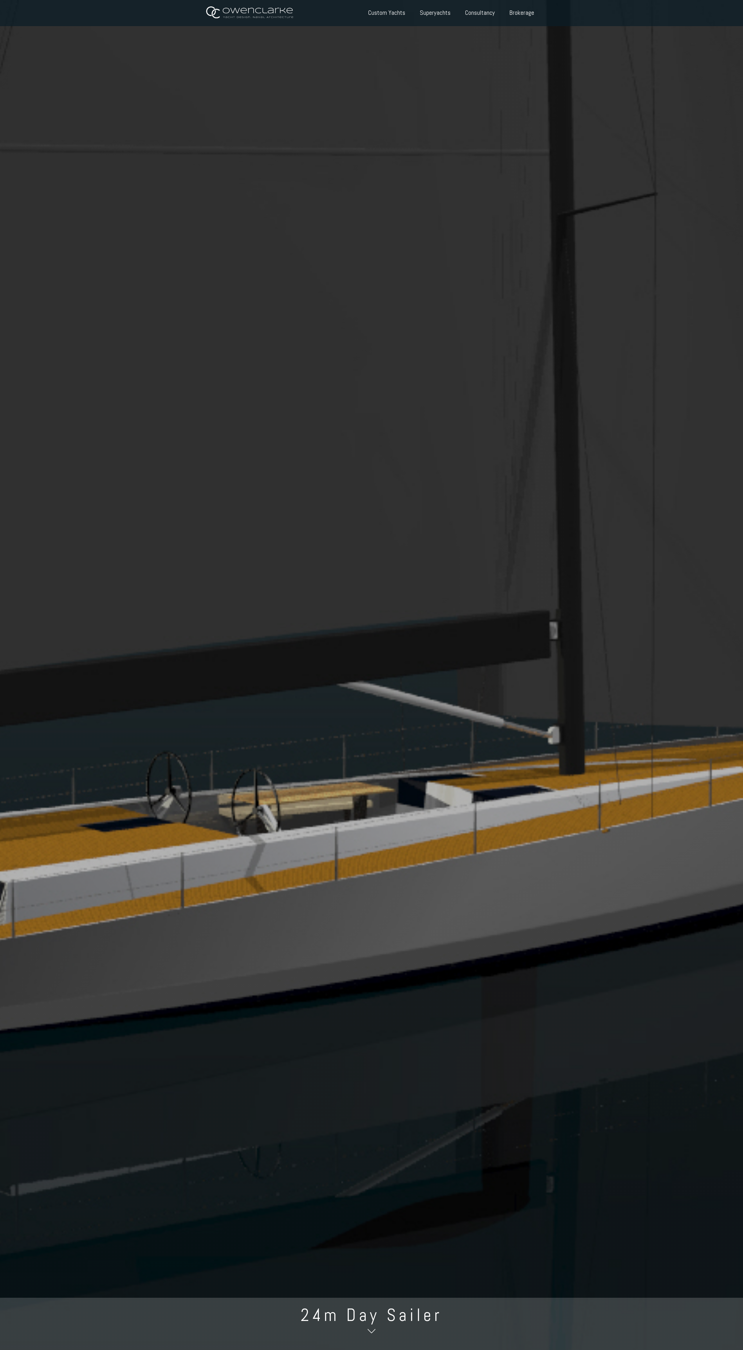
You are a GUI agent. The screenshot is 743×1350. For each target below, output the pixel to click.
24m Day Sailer (371, 1315)
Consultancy (480, 12)
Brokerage (521, 12)
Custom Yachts (386, 12)
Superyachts (435, 12)
